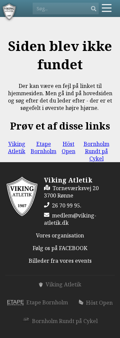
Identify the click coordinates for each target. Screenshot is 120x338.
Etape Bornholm (43, 147)
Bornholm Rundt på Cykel (96, 151)
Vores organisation (60, 235)
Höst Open (68, 147)
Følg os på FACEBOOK (60, 248)
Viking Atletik (16, 147)
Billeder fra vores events (60, 260)
